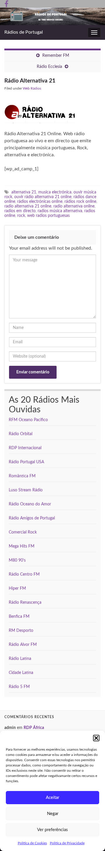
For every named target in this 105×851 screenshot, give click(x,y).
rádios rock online (80, 201)
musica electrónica (54, 192)
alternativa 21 (23, 192)
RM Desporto (21, 631)
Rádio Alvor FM (23, 645)
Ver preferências (52, 830)
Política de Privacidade (67, 843)
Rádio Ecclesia (49, 67)
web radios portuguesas (48, 215)
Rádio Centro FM (24, 574)
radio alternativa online (73, 206)
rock (21, 215)
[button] (96, 738)
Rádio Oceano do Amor (30, 504)
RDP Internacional (25, 448)
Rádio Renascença (25, 602)
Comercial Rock (23, 532)
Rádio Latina (20, 659)
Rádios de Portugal (23, 32)
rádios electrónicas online (39, 201)
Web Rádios (32, 88)
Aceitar (52, 797)
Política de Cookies (32, 843)
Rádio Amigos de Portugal (32, 518)
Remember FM (55, 56)
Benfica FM (19, 617)
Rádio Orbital (20, 434)
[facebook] (6, 3)
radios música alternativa (60, 211)
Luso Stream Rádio (26, 490)
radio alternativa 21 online (27, 206)
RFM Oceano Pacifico (28, 420)
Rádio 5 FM (19, 687)
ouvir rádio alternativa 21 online (42, 197)
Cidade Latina (21, 673)
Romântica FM (22, 476)
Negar (52, 813)
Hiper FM (17, 588)
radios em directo (20, 211)
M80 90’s (17, 560)
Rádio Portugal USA (26, 462)
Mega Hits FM (21, 546)
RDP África (34, 728)
